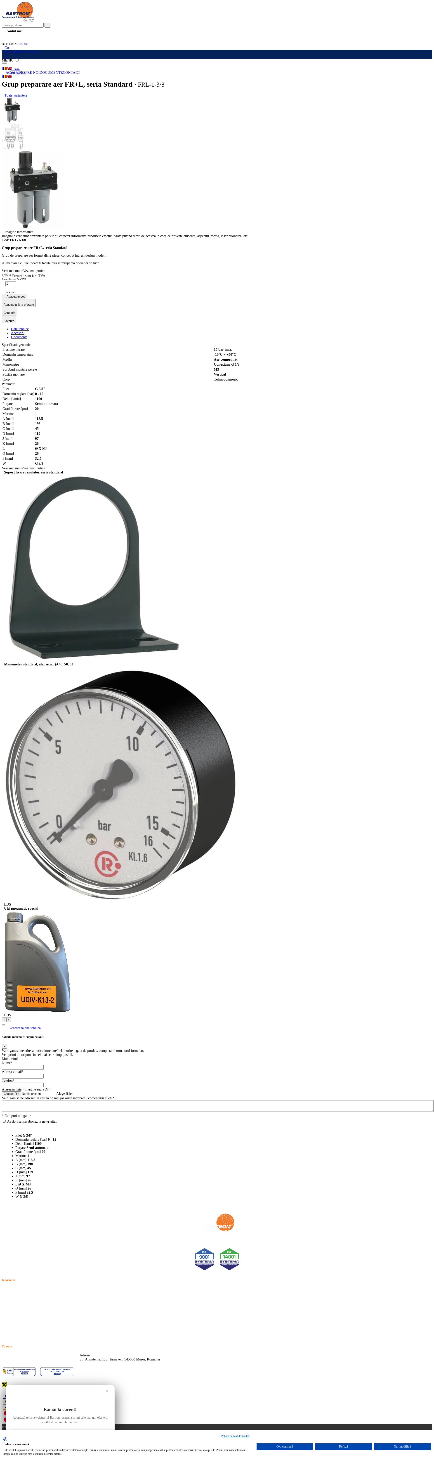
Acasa (12, 72)
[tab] (20, 329)
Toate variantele (16, 95)
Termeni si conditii (15, 1289)
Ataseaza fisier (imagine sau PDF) (26, 1089)
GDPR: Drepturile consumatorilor (26, 1325)
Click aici (22, 43)
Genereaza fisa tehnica (25, 1028)
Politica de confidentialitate (21, 1294)
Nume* (7, 1063)
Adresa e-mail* (13, 1072)
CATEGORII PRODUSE (20, 52)
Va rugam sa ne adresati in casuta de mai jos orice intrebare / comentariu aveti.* (58, 1098)
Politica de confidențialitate (235, 1436)
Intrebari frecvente (15, 1304)
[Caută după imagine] (418, 27)
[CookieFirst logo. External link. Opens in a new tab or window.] (5, 1439)
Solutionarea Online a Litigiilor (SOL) (29, 1320)
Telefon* (8, 1080)
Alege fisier (64, 1093)
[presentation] (4, 1019)
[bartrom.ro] (18, 21)
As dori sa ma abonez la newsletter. (32, 1121)
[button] (3, 1025)
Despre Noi (29, 72)
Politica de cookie (14, 1299)
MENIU (8, 60)
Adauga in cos (15, 296)
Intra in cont (14, 36)
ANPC (7, 1315)
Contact (71, 72)
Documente (51, 72)
